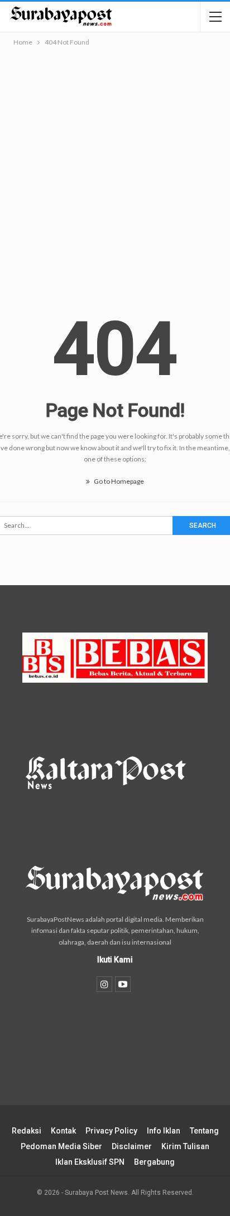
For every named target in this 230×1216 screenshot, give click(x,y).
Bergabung (154, 1161)
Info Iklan (163, 1130)
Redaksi (26, 1130)
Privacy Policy (111, 1130)
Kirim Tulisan (185, 1146)
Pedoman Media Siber (61, 1146)
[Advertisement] (115, 169)
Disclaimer (132, 1146)
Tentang (204, 1130)
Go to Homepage (118, 481)
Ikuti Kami (115, 959)
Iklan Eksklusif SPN (89, 1161)
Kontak (63, 1130)
